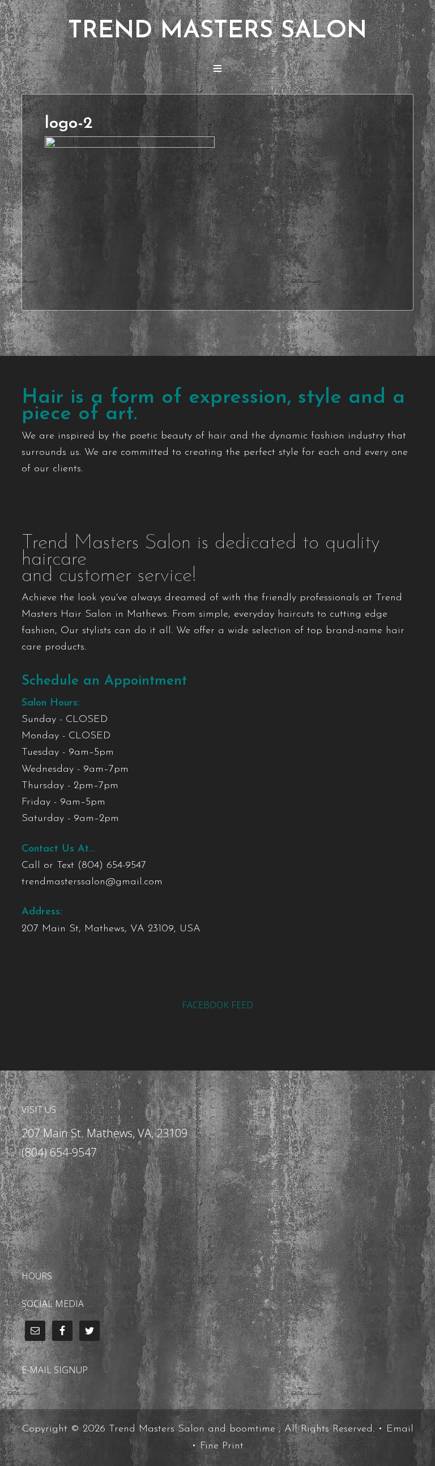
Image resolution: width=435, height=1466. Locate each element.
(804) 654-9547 (112, 866)
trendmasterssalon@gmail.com (92, 882)
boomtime (252, 1429)
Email (399, 1429)
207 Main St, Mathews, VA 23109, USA (111, 929)
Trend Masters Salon (217, 31)
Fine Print (222, 1446)
